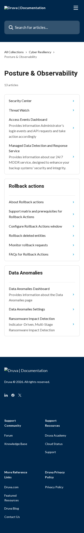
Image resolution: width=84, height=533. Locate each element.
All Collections (14, 52)
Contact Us (12, 517)
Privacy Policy (54, 487)
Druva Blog (11, 508)
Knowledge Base (15, 444)
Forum (8, 435)
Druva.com (11, 487)
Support (50, 452)
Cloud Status (54, 444)
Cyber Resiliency (40, 52)
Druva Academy (55, 435)
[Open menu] (76, 7)
